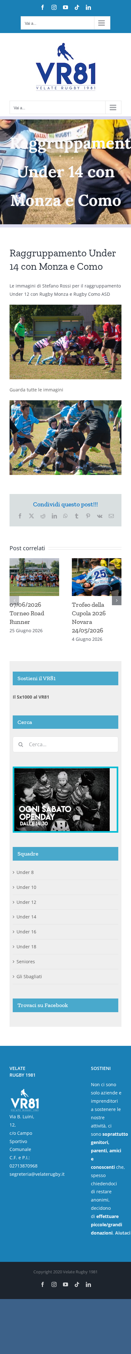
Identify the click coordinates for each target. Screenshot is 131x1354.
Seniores (26, 961)
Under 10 (26, 887)
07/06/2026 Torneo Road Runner (27, 613)
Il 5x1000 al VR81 (31, 697)
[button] (14, 600)
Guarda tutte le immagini (36, 390)
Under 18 (26, 947)
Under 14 (26, 917)
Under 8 (25, 872)
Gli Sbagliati (29, 976)
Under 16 (26, 932)
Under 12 (26, 902)
